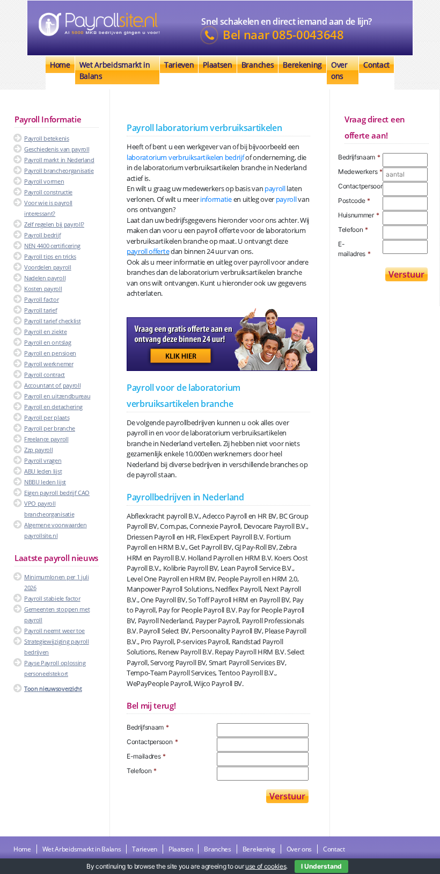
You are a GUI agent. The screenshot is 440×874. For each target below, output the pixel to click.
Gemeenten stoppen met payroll (57, 614)
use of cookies (266, 866)
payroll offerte (148, 251)
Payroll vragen (43, 460)
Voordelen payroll (47, 267)
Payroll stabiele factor (52, 598)
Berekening (302, 65)
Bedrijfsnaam (148, 727)
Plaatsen (217, 65)
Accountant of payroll (52, 385)
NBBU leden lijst (45, 482)
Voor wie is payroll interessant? (48, 208)
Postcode (354, 200)
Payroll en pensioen (50, 353)
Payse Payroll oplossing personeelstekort (55, 668)
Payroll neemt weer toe (54, 631)
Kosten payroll (43, 289)
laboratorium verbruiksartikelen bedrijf (185, 157)
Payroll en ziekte (45, 331)
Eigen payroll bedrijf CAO (57, 493)
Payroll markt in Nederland (59, 160)
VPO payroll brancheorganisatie (49, 508)
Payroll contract (44, 374)
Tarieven (179, 65)
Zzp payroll (38, 450)
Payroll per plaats (46, 417)
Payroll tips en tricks (50, 256)
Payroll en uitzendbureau (57, 396)
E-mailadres (146, 756)
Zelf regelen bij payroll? (54, 224)
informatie (216, 199)
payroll (275, 188)
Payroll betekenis (46, 138)
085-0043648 (307, 35)
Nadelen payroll (44, 278)
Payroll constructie (48, 192)
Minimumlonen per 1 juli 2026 (56, 582)
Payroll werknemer (49, 364)
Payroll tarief (40, 310)
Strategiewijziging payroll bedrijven (56, 646)
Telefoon (142, 771)
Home (60, 65)
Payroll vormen (44, 181)
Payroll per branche (49, 428)
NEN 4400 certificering (52, 246)
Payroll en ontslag (47, 342)
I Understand (321, 866)
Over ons (339, 70)
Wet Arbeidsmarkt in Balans (114, 70)
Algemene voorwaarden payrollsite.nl (55, 530)
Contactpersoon (152, 742)
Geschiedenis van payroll (56, 149)
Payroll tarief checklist (52, 321)
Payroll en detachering (53, 407)
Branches (257, 65)
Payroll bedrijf (42, 235)
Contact (376, 65)
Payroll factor (41, 299)
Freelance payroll (46, 439)
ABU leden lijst (43, 471)
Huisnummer (358, 215)
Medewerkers (360, 171)
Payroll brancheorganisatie (59, 170)
